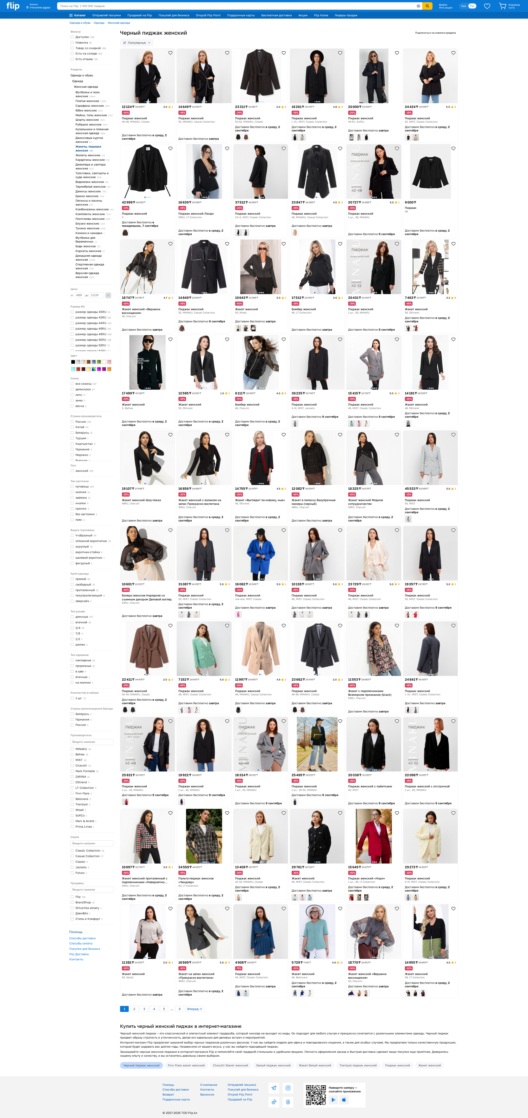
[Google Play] (333, 1099)
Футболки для (86, 239)
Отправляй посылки (106, 15)
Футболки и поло (87, 94)
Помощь (168, 1084)
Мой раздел (445, 7)
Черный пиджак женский (141, 1065)
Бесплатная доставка (276, 15)
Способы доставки (82, 938)
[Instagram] (288, 1088)
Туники (90, 228)
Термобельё (93, 186)
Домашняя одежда (88, 257)
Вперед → (194, 1009)
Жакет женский (429, 1065)
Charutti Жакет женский (230, 1065)
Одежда (99, 22)
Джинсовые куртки (89, 139)
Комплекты (93, 214)
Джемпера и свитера (90, 166)
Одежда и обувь (80, 22)
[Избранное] (487, 6)
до (87, 295)
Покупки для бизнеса (84, 948)
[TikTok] (274, 1102)
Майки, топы (94, 115)
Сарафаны (92, 105)
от (72, 295)
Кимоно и (90, 233)
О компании (208, 1084)
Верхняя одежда (87, 275)
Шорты (90, 119)
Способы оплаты (81, 943)
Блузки (90, 223)
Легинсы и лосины (88, 202)
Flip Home (321, 15)
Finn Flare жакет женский (186, 1065)
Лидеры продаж (346, 15)
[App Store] (344, 1099)
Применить (108, 295)
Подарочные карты (241, 15)
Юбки (89, 110)
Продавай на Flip (139, 15)
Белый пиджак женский (273, 1065)
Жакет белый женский (315, 1065)
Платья (90, 101)
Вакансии (207, 1094)
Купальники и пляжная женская (91, 131)
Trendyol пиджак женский (358, 1065)
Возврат (168, 1094)
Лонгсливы (93, 218)
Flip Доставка (79, 954)
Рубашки (91, 124)
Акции (303, 15)
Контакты (76, 959)
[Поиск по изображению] (418, 6)
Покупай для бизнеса (174, 15)
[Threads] (288, 1102)
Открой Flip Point (208, 15)
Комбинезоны (94, 209)
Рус (472, 5)
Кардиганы (92, 159)
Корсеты (90, 251)
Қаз (463, 5)
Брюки (89, 196)
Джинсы (90, 191)
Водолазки (92, 181)
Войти (443, 4)
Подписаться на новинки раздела (435, 32)
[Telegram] (274, 1088)
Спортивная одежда (89, 266)
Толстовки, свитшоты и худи (92, 175)
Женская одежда (119, 22)
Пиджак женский (397, 1065)
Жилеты (90, 155)
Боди (87, 246)
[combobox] (239, 6)
